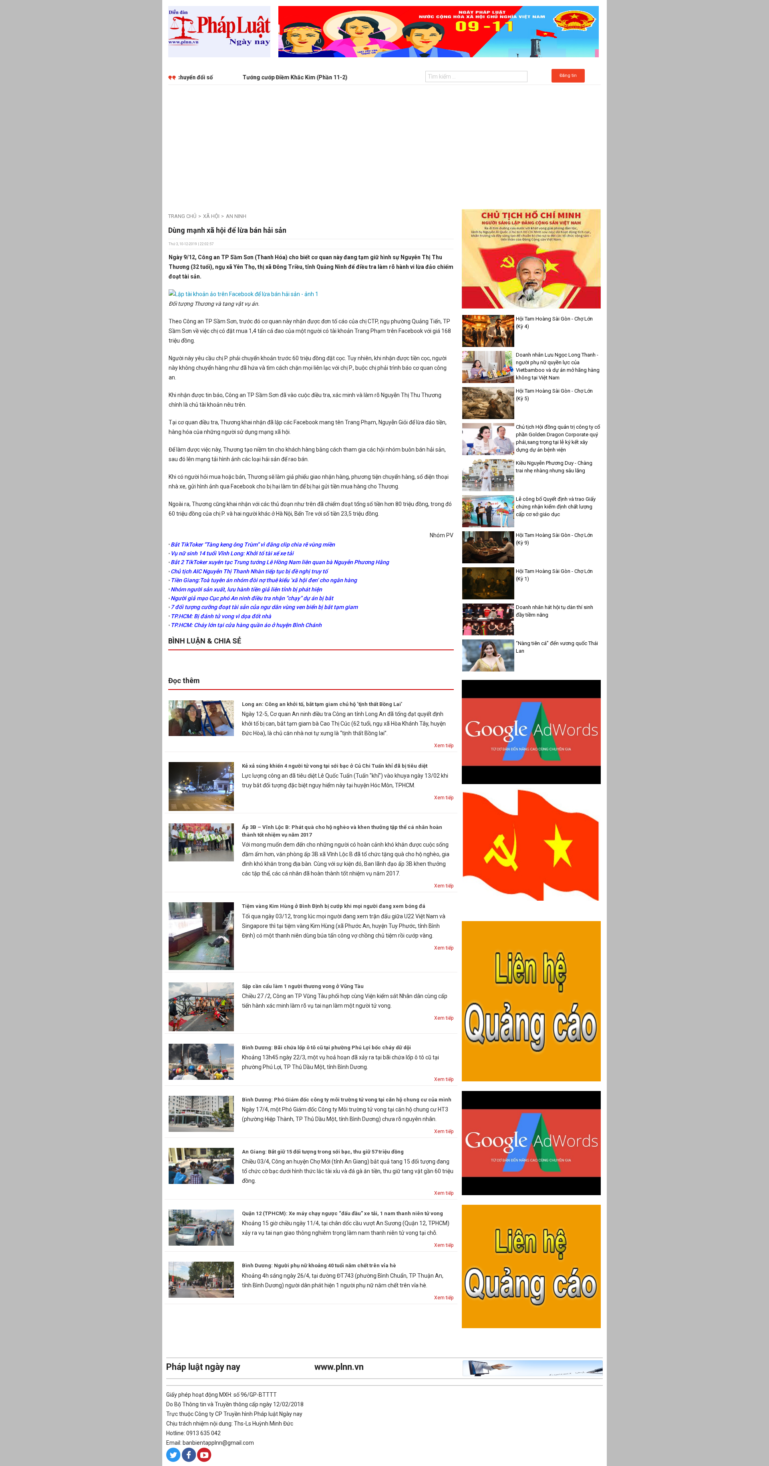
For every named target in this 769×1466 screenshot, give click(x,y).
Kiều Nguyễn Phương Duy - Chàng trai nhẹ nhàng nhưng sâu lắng (554, 467)
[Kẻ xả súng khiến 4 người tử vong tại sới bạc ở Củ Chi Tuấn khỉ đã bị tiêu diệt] (201, 786)
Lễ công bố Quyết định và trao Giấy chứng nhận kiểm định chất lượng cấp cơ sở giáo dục (556, 506)
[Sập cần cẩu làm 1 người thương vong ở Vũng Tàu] (201, 1006)
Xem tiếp (443, 745)
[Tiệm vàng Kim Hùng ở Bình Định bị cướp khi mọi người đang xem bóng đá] (201, 935)
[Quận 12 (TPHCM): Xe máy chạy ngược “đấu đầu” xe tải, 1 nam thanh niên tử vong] (201, 1227)
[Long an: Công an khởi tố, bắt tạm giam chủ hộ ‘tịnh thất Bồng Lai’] (201, 717)
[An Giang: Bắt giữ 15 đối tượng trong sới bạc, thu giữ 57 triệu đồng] (201, 1165)
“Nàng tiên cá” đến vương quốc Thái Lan (557, 647)
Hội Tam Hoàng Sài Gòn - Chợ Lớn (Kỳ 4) (554, 322)
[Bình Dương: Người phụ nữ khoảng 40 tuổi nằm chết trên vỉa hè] (201, 1279)
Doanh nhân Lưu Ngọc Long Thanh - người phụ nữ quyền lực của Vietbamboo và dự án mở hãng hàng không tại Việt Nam (558, 366)
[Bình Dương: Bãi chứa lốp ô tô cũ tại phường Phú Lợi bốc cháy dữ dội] (201, 1061)
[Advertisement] (384, 145)
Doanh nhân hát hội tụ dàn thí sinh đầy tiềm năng (554, 611)
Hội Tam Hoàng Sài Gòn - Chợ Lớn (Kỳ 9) (554, 539)
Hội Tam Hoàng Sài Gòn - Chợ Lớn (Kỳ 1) (554, 575)
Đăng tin (568, 75)
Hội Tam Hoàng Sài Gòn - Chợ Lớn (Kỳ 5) (554, 394)
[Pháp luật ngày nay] (219, 31)
